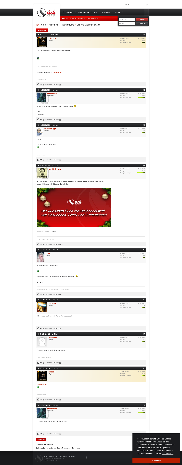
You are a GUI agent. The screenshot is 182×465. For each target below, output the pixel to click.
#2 (144, 90)
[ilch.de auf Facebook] (86, 457)
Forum (65, 18)
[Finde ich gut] (38, 84)
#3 (144, 125)
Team (46, 456)
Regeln (55, 456)
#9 (144, 405)
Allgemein (71, 18)
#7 (144, 334)
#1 (144, 35)
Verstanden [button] (156, 461)
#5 (144, 250)
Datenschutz (71, 456)
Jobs (50, 456)
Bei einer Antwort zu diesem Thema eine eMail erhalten (61, 448)
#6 (144, 300)
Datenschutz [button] (167, 454)
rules (38, 239)
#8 (144, 368)
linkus (52, 239)
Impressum (62, 456)
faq (48, 239)
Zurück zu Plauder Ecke (45, 444)
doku (43, 239)
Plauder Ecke (80, 18)
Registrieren (142, 23)
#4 (144, 165)
